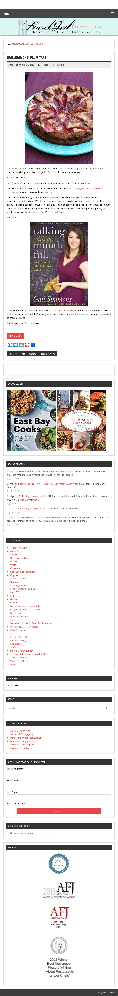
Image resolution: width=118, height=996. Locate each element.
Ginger (13, 602)
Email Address (15, 769)
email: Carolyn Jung (20, 731)
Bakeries (14, 554)
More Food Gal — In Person (24, 626)
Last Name (12, 792)
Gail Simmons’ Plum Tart (26, 57)
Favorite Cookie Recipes (22, 589)
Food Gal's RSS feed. (22, 833)
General (32, 354)
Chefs (13, 565)
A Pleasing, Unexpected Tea (33, 496)
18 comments (58, 65)
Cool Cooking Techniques (23, 571)
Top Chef (79, 168)
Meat (12, 620)
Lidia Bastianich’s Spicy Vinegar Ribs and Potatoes (44, 517)
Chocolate (15, 568)
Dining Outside (18, 578)
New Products (17, 630)
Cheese (13, 561)
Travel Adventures (19, 657)
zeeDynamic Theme (106, 993)
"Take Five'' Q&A (18, 547)
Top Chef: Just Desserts (64, 310)
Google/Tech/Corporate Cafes (25, 609)
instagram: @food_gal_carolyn (25, 737)
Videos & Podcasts (19, 661)
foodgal (44, 65)
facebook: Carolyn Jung (22, 744)
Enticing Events (18, 585)
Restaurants (16, 644)
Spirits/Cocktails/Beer (21, 650)
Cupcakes (15, 575)
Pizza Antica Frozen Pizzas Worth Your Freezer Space (46, 471)
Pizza (12, 633)
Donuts (14, 582)
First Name (12, 780)
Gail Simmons (50, 172)
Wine (12, 664)
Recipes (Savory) (18, 637)
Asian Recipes (17, 551)
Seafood (14, 647)
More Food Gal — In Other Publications (30, 623)
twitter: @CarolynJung (21, 734)
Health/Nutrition (19, 616)
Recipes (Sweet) (47, 354)
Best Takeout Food (19, 558)
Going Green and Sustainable (25, 606)
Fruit (23, 354)
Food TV (13, 354)
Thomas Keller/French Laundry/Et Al (29, 654)
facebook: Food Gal (20, 748)
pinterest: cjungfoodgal (22, 741)
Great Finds (16, 613)
